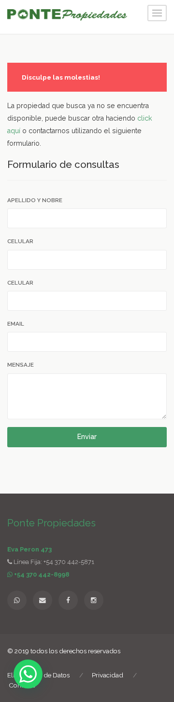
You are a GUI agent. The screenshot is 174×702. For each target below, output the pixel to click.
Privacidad (107, 675)
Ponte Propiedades (51, 523)
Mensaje (20, 364)
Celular (20, 241)
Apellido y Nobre (34, 200)
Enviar (87, 436)
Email (15, 323)
